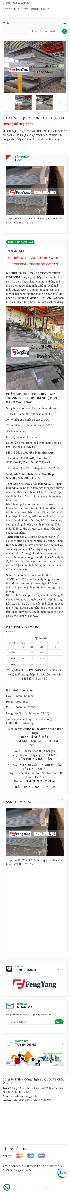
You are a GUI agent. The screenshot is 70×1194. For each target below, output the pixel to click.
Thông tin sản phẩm (20, 241)
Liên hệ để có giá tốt (18, 124)
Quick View (35, 184)
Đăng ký (24, 8)
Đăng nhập (10, 8)
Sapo (31, 1170)
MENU (7, 23)
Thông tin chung (15, 250)
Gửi (58, 1021)
